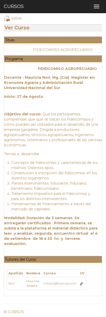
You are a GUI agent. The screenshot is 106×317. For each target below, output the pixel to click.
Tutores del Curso (20, 259)
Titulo (10, 40)
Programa (14, 59)
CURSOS (14, 6)
